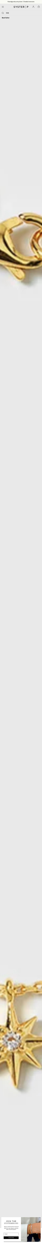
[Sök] (2, 13)
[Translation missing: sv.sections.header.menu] (2, 6)
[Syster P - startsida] (21, 7)
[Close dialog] (39, 1219)
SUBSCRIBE (11, 1237)
